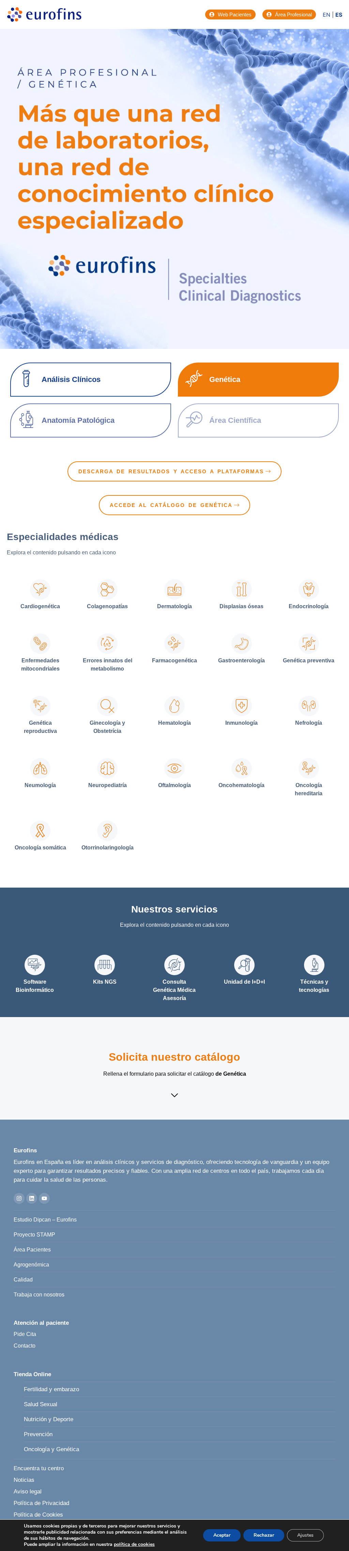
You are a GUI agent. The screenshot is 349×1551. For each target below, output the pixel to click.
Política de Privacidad (41, 1503)
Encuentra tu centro (39, 1468)
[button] (174, 1096)
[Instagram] (19, 1198)
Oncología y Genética (51, 1449)
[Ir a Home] (44, 14)
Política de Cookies (38, 1514)
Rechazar (264, 1535)
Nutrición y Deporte (48, 1419)
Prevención (38, 1434)
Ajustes (305, 1535)
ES (338, 14)
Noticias (24, 1480)
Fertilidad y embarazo (51, 1389)
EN (326, 14)
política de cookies (134, 1544)
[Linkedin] (31, 1198)
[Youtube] (44, 1198)
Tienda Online (32, 1374)
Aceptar (221, 1535)
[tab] (40, 595)
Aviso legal (28, 1491)
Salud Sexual (40, 1404)
